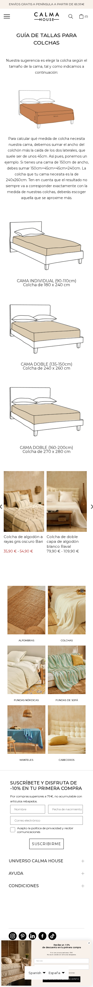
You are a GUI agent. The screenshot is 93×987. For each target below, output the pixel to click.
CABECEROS (66, 760)
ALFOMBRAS (26, 640)
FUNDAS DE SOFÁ (67, 700)
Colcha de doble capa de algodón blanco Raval (63, 541)
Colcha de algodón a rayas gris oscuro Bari (23, 539)
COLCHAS (67, 640)
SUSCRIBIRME (46, 844)
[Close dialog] (89, 943)
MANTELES (26, 760)
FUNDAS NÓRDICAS (26, 700)
